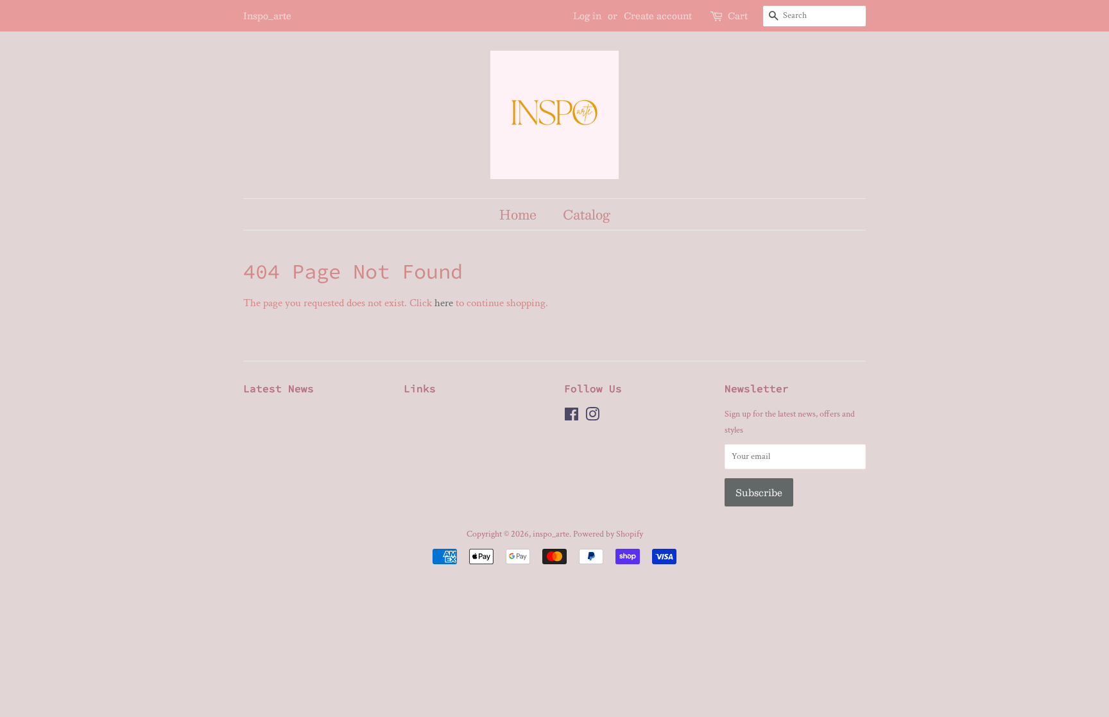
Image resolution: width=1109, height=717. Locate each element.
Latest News (278, 388)
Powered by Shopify (608, 534)
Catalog (586, 214)
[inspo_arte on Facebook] (571, 417)
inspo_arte (551, 534)
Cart (738, 15)
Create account (658, 15)
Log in (587, 15)
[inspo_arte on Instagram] (592, 417)
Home (518, 214)
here (443, 303)
